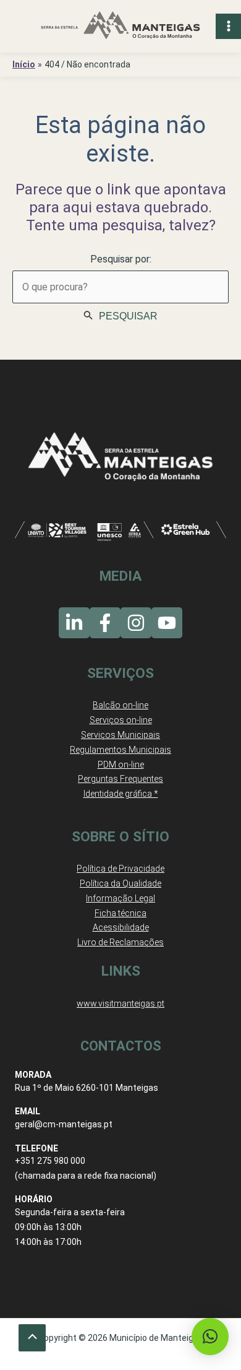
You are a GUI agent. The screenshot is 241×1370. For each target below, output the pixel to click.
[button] (210, 1336)
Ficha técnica (120, 913)
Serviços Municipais (120, 735)
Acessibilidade (121, 927)
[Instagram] (135, 622)
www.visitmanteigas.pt (120, 1003)
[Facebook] (105, 622)
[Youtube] (166, 622)
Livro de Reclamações (120, 942)
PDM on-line (121, 765)
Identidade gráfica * (120, 794)
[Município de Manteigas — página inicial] (120, 26)
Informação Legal (120, 898)
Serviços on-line (121, 720)
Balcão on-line (120, 705)
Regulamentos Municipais (120, 750)
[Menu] (228, 26)
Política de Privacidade (120, 869)
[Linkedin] (74, 622)
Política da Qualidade (120, 883)
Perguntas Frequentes (120, 779)
